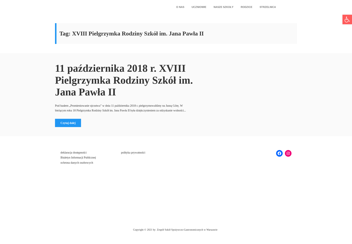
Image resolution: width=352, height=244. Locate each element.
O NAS (180, 7)
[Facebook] (279, 153)
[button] (181, 7)
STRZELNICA (268, 7)
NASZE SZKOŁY (223, 7)
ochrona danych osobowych (76, 162)
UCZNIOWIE (199, 7)
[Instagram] (288, 153)
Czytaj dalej (68, 122)
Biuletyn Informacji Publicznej (78, 157)
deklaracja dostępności (73, 152)
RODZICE (246, 7)
